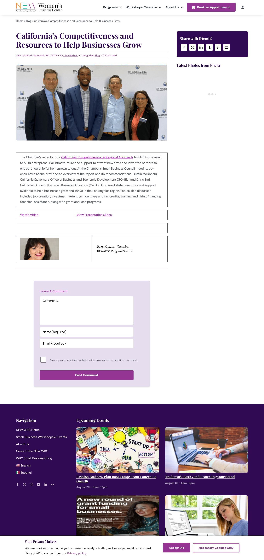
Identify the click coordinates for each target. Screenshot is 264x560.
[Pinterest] (218, 47)
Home (19, 21)
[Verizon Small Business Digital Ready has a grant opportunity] (117, 498)
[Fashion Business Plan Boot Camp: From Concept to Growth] (117, 430)
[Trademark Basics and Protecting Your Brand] (206, 430)
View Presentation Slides (94, 215)
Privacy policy (76, 553)
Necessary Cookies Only (216, 548)
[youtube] (38, 484)
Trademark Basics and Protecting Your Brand (200, 477)
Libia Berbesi (70, 55)
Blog (28, 21)
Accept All (176, 548)
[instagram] (31, 484)
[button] (211, 7)
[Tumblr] (209, 47)
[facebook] (17, 484)
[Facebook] (184, 47)
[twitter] (24, 484)
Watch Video (29, 215)
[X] (192, 47)
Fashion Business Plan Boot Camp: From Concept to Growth (116, 479)
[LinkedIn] (201, 47)
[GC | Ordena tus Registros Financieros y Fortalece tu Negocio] (206, 498)
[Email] (226, 47)
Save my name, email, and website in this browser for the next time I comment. (93, 360)
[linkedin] (45, 484)
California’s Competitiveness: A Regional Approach (97, 157)
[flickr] (52, 484)
